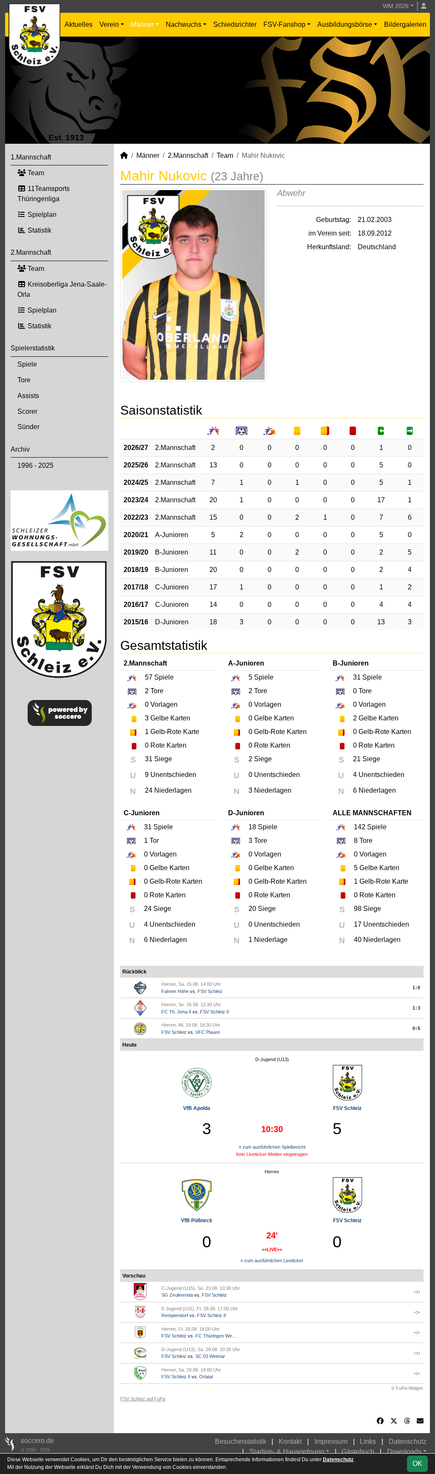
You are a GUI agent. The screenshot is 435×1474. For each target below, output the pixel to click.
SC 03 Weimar (210, 1356)
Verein (109, 24)
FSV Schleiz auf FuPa (142, 1398)
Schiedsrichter (235, 24)
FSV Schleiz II (214, 1011)
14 (213, 604)
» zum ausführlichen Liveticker (271, 1260)
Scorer (27, 411)
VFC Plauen (207, 1032)
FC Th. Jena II (176, 1011)
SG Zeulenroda (177, 1295)
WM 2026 (396, 6)
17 (381, 500)
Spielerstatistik (33, 348)
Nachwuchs (183, 24)
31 (357, 677)
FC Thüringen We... (215, 1335)
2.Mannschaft (31, 252)
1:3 (416, 1007)
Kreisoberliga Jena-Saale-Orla (62, 289)
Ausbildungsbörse (344, 24)
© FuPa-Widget (407, 1388)
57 (149, 677)
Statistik (38, 230)
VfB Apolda (196, 1108)
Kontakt (290, 1441)
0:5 (416, 1028)
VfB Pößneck (196, 1221)
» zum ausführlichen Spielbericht (272, 1147)
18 (213, 622)
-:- (417, 1291)
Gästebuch (358, 1451)
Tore (24, 380)
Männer (142, 24)
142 (359, 827)
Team (35, 172)
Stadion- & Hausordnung (286, 1451)
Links (368, 1441)
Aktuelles (79, 24)
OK (417, 1463)
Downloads (404, 1451)
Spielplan (41, 214)
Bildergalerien (405, 24)
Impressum (330, 1441)
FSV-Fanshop (284, 24)
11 (213, 552)
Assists (28, 395)
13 (213, 465)
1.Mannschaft (31, 157)
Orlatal (206, 1376)
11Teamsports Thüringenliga (43, 193)
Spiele (27, 364)
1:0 (416, 987)
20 (213, 500)
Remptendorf (174, 1315)
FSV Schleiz (210, 991)
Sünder (28, 426)
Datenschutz (408, 1441)
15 (213, 517)
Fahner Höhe (175, 991)
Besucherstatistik (240, 1441)
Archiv (20, 449)
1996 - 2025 (35, 465)
